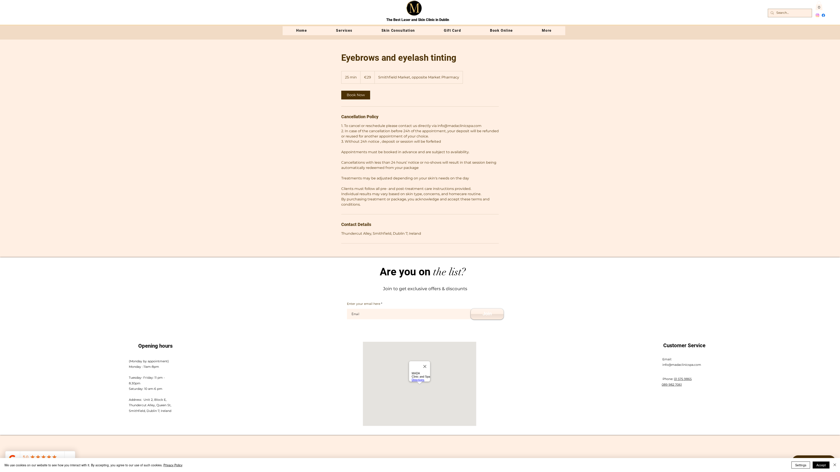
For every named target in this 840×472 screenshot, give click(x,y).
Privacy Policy (172, 465)
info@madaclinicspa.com (681, 365)
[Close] (834, 465)
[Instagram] (817, 15)
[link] (355, 95)
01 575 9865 (683, 379)
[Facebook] (823, 15)
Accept (821, 465)
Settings (800, 465)
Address (135, 400)
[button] (819, 5)
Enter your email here (363, 303)
